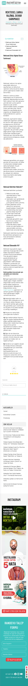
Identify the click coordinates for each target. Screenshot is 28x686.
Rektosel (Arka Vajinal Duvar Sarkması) (12, 43)
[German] (26, 672)
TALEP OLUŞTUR (15, 659)
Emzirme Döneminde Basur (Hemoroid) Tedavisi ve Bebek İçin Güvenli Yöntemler (13, 430)
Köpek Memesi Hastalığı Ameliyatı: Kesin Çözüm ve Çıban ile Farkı (12, 461)
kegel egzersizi (8, 290)
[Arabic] (26, 677)
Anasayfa (8, 22)
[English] (26, 674)
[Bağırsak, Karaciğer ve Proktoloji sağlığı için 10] (14, 518)
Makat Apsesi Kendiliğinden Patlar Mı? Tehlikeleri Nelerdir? (13, 443)
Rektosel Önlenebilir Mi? (13, 50)
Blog (14, 22)
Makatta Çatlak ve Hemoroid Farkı (13, 479)
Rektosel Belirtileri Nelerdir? (11, 47)
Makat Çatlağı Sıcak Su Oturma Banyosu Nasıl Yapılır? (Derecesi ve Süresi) (14, 449)
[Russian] (26, 670)
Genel (19, 22)
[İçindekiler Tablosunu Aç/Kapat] (21, 39)
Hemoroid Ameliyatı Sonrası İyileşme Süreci (12, 485)
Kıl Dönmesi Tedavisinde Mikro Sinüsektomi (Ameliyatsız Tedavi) (13, 437)
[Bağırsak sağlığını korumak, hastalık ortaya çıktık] (14, 593)
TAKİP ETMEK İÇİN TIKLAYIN (15, 611)
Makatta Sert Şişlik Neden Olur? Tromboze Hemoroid (12, 474)
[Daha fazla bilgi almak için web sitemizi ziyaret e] (14, 543)
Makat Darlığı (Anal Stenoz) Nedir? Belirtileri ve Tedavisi (12, 455)
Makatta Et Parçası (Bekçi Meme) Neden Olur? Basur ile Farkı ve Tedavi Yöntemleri (13, 468)
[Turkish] (26, 667)
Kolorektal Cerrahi (9, 415)
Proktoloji (6, 418)
